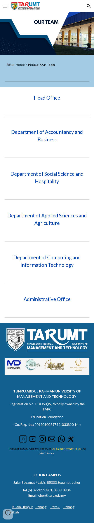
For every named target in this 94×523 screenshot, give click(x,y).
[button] (5, 6)
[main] (47, 64)
